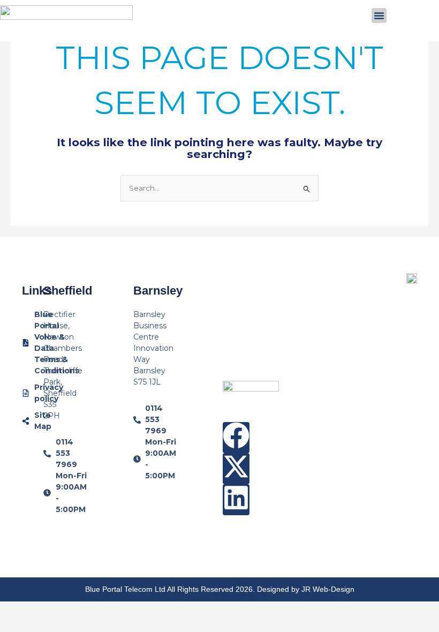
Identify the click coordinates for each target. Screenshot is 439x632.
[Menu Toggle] (379, 15)
